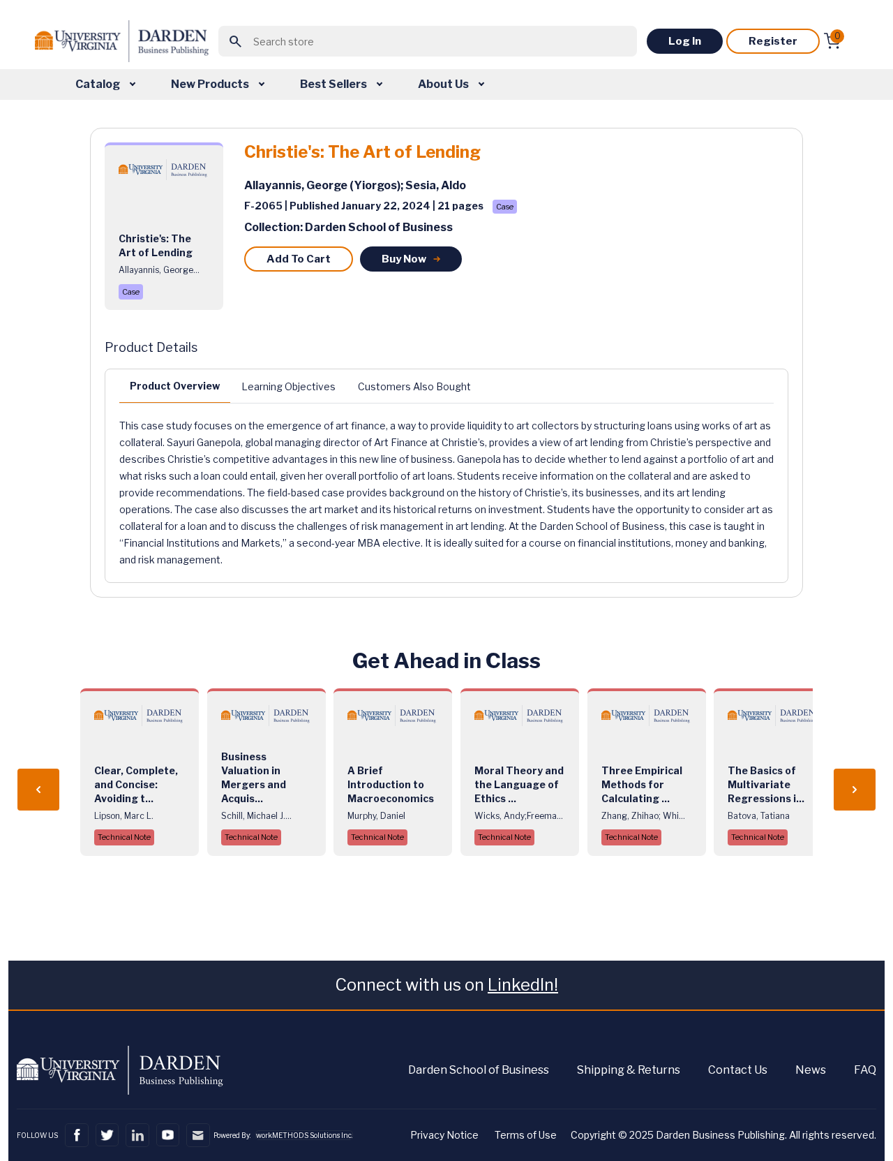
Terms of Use (526, 1135)
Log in (684, 41)
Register (773, 41)
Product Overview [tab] (175, 386)
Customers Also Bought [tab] (414, 386)
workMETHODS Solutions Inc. (304, 1135)
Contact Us (737, 1070)
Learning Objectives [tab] (288, 386)
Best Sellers (334, 84)
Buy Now (404, 259)
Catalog (98, 84)
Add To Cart (299, 259)
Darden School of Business (478, 1070)
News (810, 1070)
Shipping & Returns (628, 1070)
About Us (444, 84)
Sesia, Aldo (435, 185)
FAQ (865, 1070)
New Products (211, 84)
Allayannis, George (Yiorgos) (322, 185)
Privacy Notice (444, 1135)
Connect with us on (446, 985)
